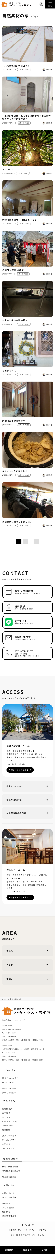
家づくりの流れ (9, 1092)
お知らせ (6, 1144)
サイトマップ (8, 1148)
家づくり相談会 (9, 1197)
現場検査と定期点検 (11, 1170)
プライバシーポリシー (27, 1230)
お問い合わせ (8, 1193)
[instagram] (29, 1224)
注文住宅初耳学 (9, 1140)
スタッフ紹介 (8, 1125)
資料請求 (6, 1203)
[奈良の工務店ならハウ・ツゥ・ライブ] (16, 4)
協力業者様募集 (9, 1216)
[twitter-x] (26, 1224)
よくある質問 (8, 1207)
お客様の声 (7, 1108)
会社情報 (42, 1230)
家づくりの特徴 (9, 1088)
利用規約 (12, 1230)
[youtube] (32, 1224)
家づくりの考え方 (10, 1078)
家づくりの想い (9, 1082)
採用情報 (6, 1211)
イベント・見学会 (10, 1121)
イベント (45, 1250)
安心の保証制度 (9, 1177)
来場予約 (27, 1250)
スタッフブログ (9, 1135)
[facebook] (22, 1224)
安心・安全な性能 (10, 1166)
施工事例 (6, 1113)
